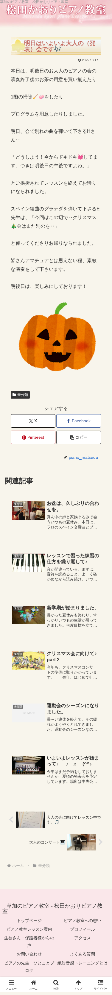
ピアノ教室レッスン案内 (29, 929)
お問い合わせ (29, 954)
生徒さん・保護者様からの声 (29, 941)
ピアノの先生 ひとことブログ (29, 967)
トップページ (29, 920)
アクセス (82, 937)
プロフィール (82, 929)
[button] (78, 437)
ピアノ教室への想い (82, 920)
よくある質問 (82, 954)
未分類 (22, 395)
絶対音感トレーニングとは (82, 963)
